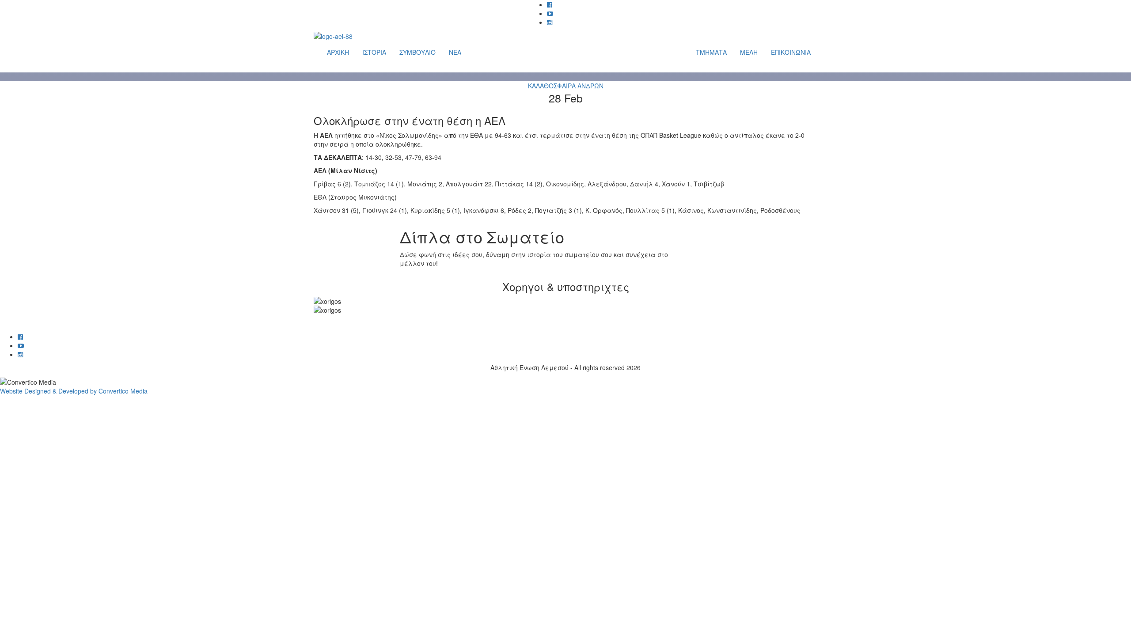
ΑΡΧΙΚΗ (338, 52)
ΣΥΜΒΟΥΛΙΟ (417, 52)
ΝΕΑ (455, 52)
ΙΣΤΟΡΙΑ (374, 52)
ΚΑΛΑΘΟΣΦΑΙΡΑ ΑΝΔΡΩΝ (565, 85)
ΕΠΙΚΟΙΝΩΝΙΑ (791, 52)
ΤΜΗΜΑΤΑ (711, 52)
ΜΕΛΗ (749, 52)
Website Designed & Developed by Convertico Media (74, 390)
